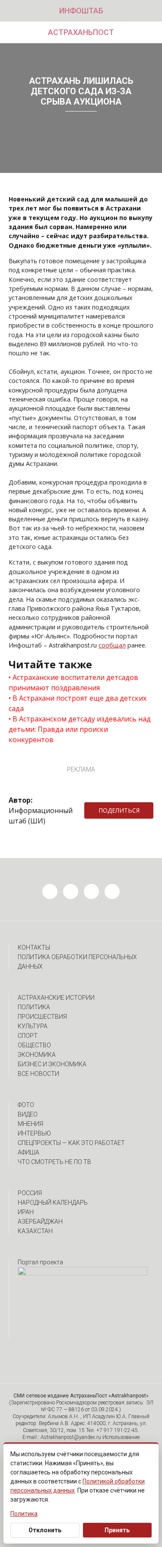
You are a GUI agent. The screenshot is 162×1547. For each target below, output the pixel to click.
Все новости (38, 1073)
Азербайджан (40, 1221)
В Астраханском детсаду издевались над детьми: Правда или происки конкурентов (80, 729)
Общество (34, 1045)
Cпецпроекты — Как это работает (71, 1142)
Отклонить (45, 1530)
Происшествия (42, 1016)
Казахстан (35, 1231)
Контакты (34, 947)
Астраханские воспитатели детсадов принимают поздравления (73, 682)
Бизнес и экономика (52, 1064)
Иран (26, 1212)
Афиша (28, 1152)
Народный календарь (53, 1202)
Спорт (28, 1035)
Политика (34, 1007)
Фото (26, 1104)
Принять (117, 1530)
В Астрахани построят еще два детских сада (77, 703)
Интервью (34, 1133)
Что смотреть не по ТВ (54, 1161)
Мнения (30, 1123)
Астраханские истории (56, 997)
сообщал (112, 645)
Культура (33, 1026)
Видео (28, 1114)
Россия (30, 1193)
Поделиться (119, 810)
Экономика (37, 1054)
